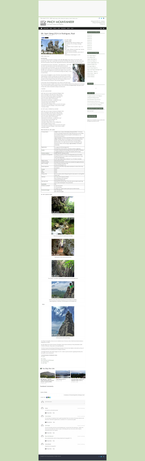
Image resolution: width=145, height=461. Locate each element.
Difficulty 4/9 (89, 40)
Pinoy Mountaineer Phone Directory (93, 99)
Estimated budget (46, 190)
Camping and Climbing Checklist (93, 97)
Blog (72, 28)
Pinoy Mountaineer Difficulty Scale (93, 101)
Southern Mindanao (90, 76)
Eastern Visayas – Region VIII (92, 73)
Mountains (45, 28)
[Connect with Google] (48, 397)
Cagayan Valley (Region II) (92, 59)
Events (54, 28)
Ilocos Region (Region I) (91, 55)
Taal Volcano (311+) (60, 379)
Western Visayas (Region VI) (92, 67)
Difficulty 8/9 (89, 47)
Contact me (102, 24)
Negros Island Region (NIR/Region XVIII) (94, 69)
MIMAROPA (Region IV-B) (92, 64)
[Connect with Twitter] (50, 397)
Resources (63, 28)
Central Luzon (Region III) (92, 60)
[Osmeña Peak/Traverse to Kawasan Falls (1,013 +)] (78, 371)
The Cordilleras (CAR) (91, 57)
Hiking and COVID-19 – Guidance (98, 21)
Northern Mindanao (90, 74)
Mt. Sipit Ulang (44, 363)
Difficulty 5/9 (89, 42)
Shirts (68, 28)
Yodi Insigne (47, 425)
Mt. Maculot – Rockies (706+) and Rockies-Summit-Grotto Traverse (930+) (47, 380)
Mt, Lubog (43, 358)
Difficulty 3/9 (89, 38)
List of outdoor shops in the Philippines (94, 104)
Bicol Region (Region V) (91, 66)
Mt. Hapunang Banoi (45, 361)
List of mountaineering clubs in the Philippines (95, 102)
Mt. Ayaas (57, 176)
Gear (59, 28)
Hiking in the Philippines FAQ (98, 22)
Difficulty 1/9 (89, 35)
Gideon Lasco (51, 35)
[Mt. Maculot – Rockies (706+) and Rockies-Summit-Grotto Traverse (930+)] (47, 371)
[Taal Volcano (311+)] (63, 371)
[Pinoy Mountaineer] (57, 21)
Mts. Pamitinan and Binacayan (47, 360)
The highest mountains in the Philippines (94, 95)
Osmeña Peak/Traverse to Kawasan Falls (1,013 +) (77, 380)
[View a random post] (103, 28)
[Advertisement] (72, 8)
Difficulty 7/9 (89, 45)
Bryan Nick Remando (49, 436)
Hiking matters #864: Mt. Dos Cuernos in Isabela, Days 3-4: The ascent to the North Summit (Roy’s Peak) (72, 18)
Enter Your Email (90, 110)
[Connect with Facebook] (47, 397)
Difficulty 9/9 (89, 49)
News (51, 28)
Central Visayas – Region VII (92, 71)
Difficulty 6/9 (89, 43)
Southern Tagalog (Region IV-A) (93, 62)
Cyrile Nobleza (48, 416)
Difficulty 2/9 (89, 36)
